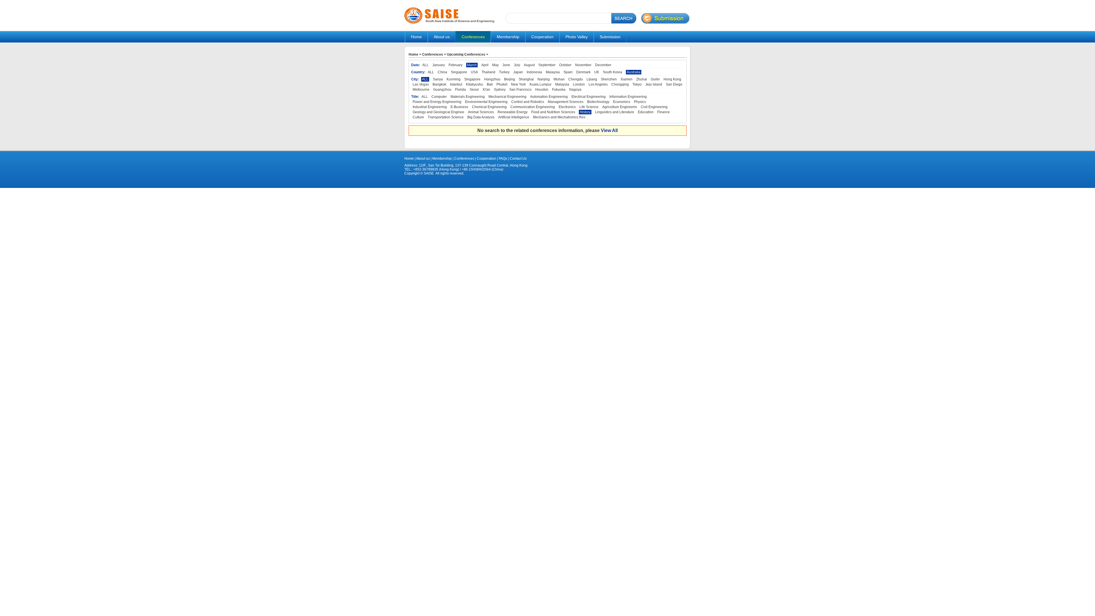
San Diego (674, 84)
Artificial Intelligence (513, 117)
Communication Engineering (532, 107)
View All (609, 130)
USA (474, 72)
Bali (490, 84)
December (603, 65)
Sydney (500, 90)
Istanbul (456, 84)
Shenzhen (609, 79)
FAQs (503, 159)
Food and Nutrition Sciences (553, 112)
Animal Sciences (481, 112)
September (546, 65)
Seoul (474, 90)
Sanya (438, 79)
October (565, 65)
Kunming (454, 79)
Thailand (488, 72)
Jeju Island (653, 84)
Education (646, 112)
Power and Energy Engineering (437, 102)
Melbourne (421, 90)
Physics (640, 102)
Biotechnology (598, 102)
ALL (425, 65)
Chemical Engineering (489, 107)
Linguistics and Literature (614, 112)
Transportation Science (446, 117)
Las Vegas (421, 84)
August (529, 65)
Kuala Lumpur (540, 84)
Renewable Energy (513, 112)
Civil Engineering (654, 107)
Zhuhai (641, 79)
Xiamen (626, 79)
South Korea (612, 72)
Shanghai (526, 79)
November (583, 65)
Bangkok (439, 84)
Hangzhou (492, 79)
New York (518, 84)
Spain (568, 72)
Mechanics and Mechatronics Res (559, 117)
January (438, 65)
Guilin (655, 79)
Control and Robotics (527, 102)
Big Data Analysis (480, 117)
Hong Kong (672, 79)
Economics (621, 102)
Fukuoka (558, 90)
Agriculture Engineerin (619, 107)
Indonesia (534, 72)
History (585, 112)
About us (423, 159)
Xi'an (486, 90)
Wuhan (559, 79)
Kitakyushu (474, 84)
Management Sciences (565, 102)
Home (416, 37)
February (456, 65)
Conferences (432, 54)
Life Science (589, 107)
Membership (442, 159)
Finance (663, 112)
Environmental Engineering (486, 102)
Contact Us (518, 159)
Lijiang (592, 79)
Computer (439, 97)
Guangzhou (442, 90)
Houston (541, 90)
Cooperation (486, 159)
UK (596, 72)
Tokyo (637, 84)
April (484, 65)
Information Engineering (628, 97)
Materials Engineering (468, 97)
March (472, 65)
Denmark (583, 72)
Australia (633, 72)
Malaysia (553, 72)
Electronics (567, 107)
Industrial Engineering (430, 107)
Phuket (501, 84)
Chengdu (575, 79)
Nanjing (544, 79)
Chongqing (620, 84)
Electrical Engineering (588, 97)
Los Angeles (598, 84)
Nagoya (575, 90)
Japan (518, 72)
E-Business (459, 107)
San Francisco (520, 90)
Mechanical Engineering (507, 97)
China (442, 72)
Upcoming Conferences (466, 54)
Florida (460, 90)
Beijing (509, 79)
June (506, 65)
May (495, 65)
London (579, 84)
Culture (418, 117)
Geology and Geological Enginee (438, 112)
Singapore (459, 72)
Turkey (504, 72)
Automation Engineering (549, 97)
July (517, 65)
